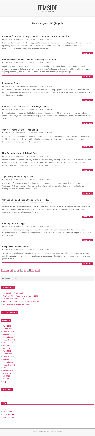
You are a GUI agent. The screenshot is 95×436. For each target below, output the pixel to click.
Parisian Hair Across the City (14, 299)
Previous (5, 270)
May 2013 (6, 381)
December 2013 (9, 362)
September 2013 (9, 370)
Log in (5, 409)
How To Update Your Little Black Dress (20, 153)
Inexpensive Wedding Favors (15, 246)
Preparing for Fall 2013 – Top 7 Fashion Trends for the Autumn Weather (36, 36)
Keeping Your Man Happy (14, 223)
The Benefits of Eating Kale (13, 293)
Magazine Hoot (45, 431)
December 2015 (9, 337)
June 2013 (7, 379)
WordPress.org (8, 417)
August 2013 (8, 373)
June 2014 (7, 345)
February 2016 (8, 331)
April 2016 (7, 326)
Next (37, 270)
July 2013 (6, 376)
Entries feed (7, 411)
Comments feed (9, 414)
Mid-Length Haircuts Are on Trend (16, 304)
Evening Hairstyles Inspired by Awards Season (21, 301)
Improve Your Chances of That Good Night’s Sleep (25, 106)
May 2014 (6, 348)
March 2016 (7, 329)
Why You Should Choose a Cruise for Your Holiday (25, 200)
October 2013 (8, 368)
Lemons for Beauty (11, 83)
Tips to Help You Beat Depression (17, 176)
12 (32, 270)
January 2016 (8, 334)
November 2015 (9, 340)
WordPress (59, 431)
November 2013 (9, 365)
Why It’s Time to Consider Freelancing (20, 130)
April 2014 (7, 351)
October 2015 (8, 343)
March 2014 (7, 354)
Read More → (87, 53)
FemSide (34, 39)
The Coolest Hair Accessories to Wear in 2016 (20, 296)
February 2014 (8, 356)
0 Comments (48, 39)
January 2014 (8, 359)
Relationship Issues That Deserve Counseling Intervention (29, 59)
